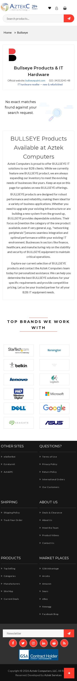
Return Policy (49, 471)
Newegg (46, 606)
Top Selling (9, 568)
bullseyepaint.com (35, 80)
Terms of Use (49, 456)
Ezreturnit (9, 464)
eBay (45, 598)
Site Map (8, 591)
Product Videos (50, 535)
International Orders (53, 479)
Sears (45, 591)
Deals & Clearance (52, 512)
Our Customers (50, 487)
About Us (47, 520)
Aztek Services (53, 675)
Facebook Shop (50, 614)
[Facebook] (13, 643)
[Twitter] (23, 643)
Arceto (46, 576)
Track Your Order (12, 520)
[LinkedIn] (44, 643)
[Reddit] (54, 643)
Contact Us (48, 543)
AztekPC (8, 471)
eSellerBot (9, 456)
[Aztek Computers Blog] (64, 643)
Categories (9, 576)
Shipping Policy (11, 512)
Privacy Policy (49, 464)
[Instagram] (33, 643)
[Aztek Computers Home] (15, 7)
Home (8, 32)
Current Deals (11, 598)
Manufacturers (11, 583)
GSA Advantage (50, 568)
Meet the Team (50, 527)
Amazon (46, 583)
